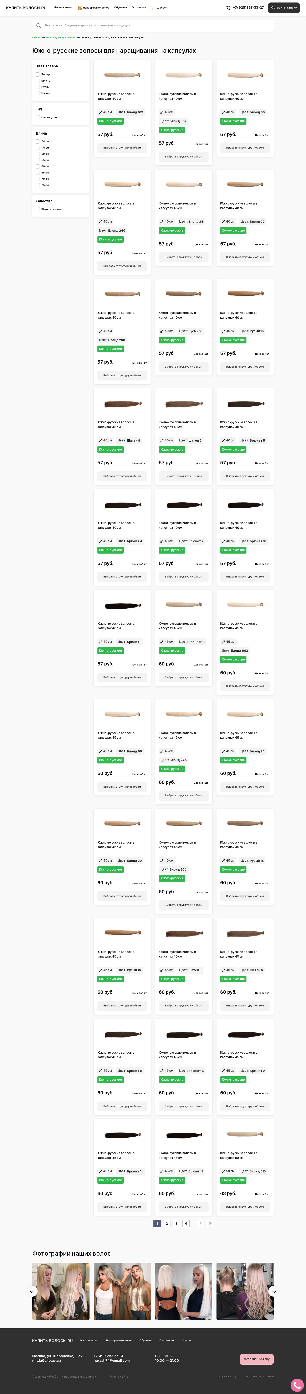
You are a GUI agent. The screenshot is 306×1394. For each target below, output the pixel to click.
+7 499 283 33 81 (108, 1356)
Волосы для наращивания (61, 37)
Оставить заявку (284, 7)
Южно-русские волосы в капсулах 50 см (238, 1155)
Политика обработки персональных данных (64, 1376)
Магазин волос (63, 7)
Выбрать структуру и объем (122, 147)
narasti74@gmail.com (112, 1360)
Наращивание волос (95, 8)
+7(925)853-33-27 (248, 7)
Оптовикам (139, 7)
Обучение (120, 7)
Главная (37, 37)
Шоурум (161, 8)
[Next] (210, 1223)
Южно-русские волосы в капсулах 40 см (115, 96)
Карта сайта (119, 1376)
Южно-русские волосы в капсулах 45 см (177, 626)
